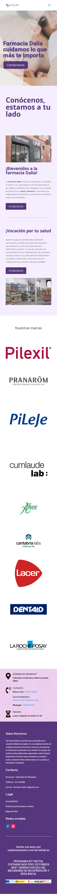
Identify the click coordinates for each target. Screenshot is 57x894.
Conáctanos (16, 206)
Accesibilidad (12, 801)
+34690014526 (28, 705)
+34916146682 (31, 692)
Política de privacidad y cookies (20, 806)
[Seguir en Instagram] (13, 826)
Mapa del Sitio (12, 811)
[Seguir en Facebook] (8, 826)
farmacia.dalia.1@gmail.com (25, 700)
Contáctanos (16, 65)
